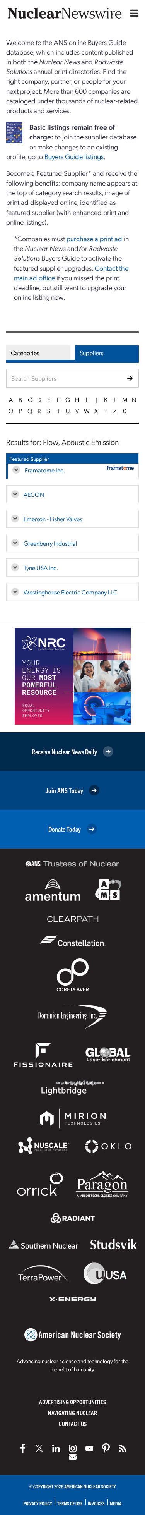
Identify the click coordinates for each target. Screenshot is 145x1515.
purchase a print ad (94, 238)
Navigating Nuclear (72, 1412)
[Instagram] (73, 1448)
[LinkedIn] (56, 1448)
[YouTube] (89, 1448)
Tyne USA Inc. (41, 567)
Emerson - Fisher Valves (53, 519)
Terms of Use (70, 1503)
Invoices (96, 1503)
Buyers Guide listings (74, 156)
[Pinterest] (106, 1448)
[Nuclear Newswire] (122, 1448)
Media (115, 1503)
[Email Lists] (73, 1457)
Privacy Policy (38, 1503)
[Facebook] (23, 1448)
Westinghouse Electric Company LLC (71, 592)
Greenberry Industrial (50, 543)
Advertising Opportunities (72, 1401)
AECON (34, 494)
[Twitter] (39, 1448)
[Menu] (132, 13)
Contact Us (73, 1423)
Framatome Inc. (45, 470)
